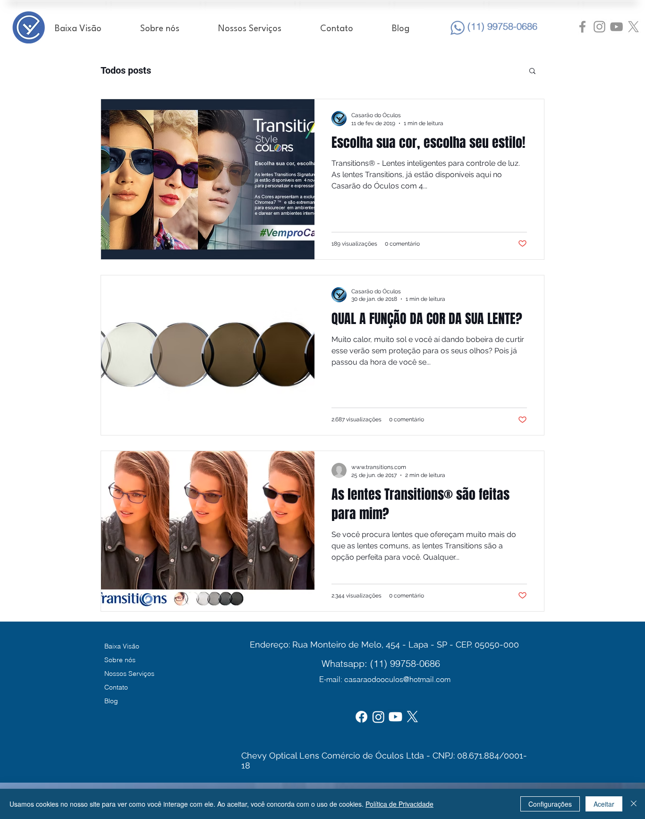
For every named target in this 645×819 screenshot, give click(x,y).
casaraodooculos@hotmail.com (397, 679)
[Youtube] (395, 717)
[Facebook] (361, 717)
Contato (116, 687)
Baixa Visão (121, 646)
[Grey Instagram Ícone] (599, 26)
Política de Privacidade (399, 804)
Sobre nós (120, 660)
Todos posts (126, 70)
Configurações (550, 804)
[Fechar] (633, 803)
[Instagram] (378, 717)
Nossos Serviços (129, 673)
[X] (633, 26)
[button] (532, 72)
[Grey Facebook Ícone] (582, 26)
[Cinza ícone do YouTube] (616, 26)
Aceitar (604, 804)
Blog (111, 701)
